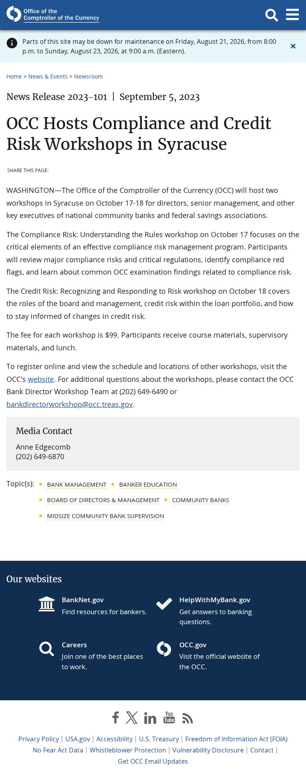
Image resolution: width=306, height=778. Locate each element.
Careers (74, 644)
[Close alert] (293, 46)
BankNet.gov (83, 599)
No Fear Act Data (58, 750)
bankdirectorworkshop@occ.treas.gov (69, 404)
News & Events (48, 76)
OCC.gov (192, 644)
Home (14, 76)
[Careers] (50, 650)
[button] (271, 15)
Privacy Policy (38, 739)
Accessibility (114, 739)
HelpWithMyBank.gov (214, 599)
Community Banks (200, 500)
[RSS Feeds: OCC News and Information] (188, 719)
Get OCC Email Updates (153, 761)
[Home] (167, 605)
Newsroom (88, 76)
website (41, 379)
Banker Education (148, 484)
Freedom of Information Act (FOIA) (236, 739)
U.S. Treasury (159, 739)
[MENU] (292, 15)
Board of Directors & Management (103, 500)
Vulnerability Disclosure (208, 750)
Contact (262, 750)
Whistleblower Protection (128, 750)
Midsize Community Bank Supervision (105, 516)
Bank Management (76, 484)
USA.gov (77, 739)
